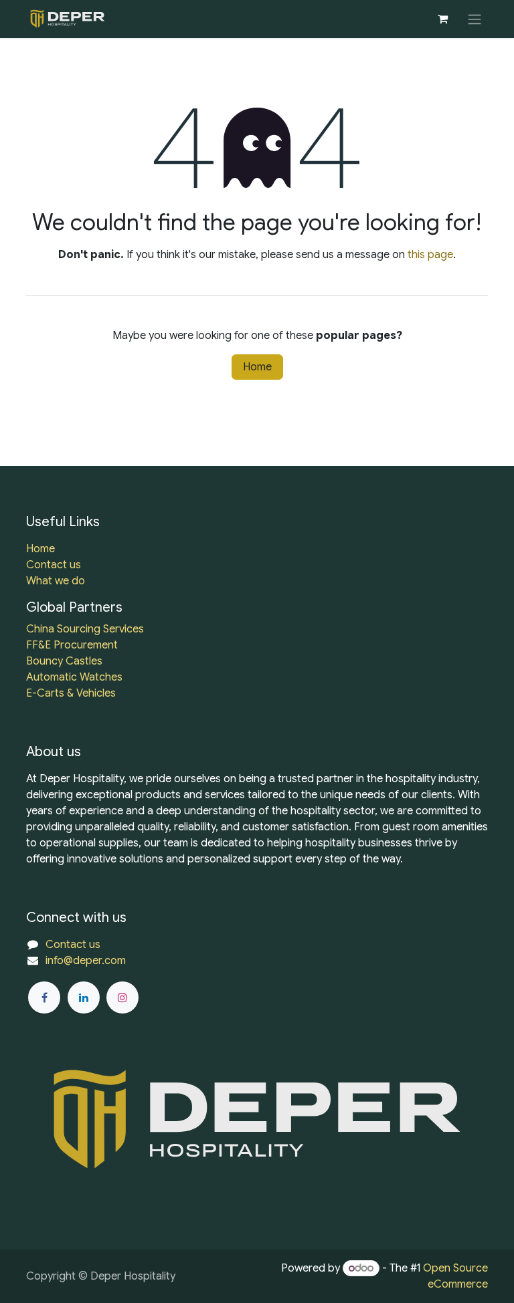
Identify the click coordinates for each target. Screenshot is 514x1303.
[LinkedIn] (84, 997)
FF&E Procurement (72, 645)
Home (257, 367)
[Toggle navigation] (474, 19)
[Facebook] (44, 997)
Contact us (53, 565)
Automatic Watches (74, 677)
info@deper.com (86, 960)
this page (430, 254)
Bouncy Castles (64, 661)
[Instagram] (122, 997)
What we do (55, 581)
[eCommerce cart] (442, 18)
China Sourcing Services (85, 629)
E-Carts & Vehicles (71, 693)
